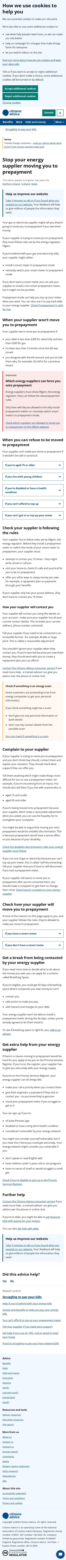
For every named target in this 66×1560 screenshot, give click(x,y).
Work (19, 122)
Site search (8, 1424)
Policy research (10, 1471)
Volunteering (9, 1476)
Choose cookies (11, 102)
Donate (48, 112)
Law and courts (10, 1392)
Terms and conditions (13, 1498)
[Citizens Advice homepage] (11, 1515)
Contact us (7, 1441)
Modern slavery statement (15, 1466)
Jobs (4, 1480)
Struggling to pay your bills (21, 129)
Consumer (7, 1377)
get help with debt (28, 1228)
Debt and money (35, 122)
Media (5, 1461)
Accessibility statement (14, 1493)
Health (5, 1402)
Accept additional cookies (20, 88)
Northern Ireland (11, 184)
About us (7, 1437)
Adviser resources (11, 1414)
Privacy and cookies (12, 1503)
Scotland (25, 184)
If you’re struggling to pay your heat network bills (30, 1343)
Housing (6, 1382)
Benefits (8, 122)
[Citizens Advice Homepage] (11, 113)
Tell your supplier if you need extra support (27, 1326)
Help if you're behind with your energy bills (27, 1303)
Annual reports (10, 1451)
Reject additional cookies (20, 96)
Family (5, 1387)
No (12, 1281)
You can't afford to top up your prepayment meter (31, 1320)
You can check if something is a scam (27, 736)
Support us (8, 1446)
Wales (34, 184)
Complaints (8, 1456)
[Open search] (60, 113)
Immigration (8, 1397)
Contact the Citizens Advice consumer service (28, 668)
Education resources (12, 1419)
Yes (4, 1281)
